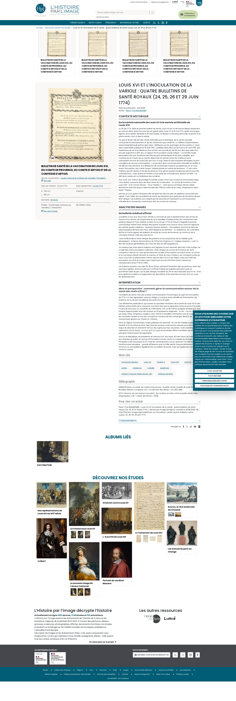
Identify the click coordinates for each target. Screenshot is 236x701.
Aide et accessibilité (166, 670)
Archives (54, 200)
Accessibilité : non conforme (118, 678)
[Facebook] (197, 655)
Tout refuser (214, 376)
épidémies (164, 368)
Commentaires (128, 420)
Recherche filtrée (129, 22)
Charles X (161, 362)
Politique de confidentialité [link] (214, 386)
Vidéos (146, 22)
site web (47, 181)
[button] (56, 53)
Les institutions (185, 670)
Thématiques (76, 22)
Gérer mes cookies (163, 674)
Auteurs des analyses (62, 670)
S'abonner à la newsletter (189, 14)
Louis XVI (147, 362)
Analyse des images (132, 207)
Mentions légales (51, 674)
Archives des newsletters (106, 674)
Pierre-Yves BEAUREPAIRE (136, 110)
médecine (137, 368)
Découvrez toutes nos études (58, 28)
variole (124, 368)
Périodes (110, 22)
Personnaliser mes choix (214, 381)
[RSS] (175, 655)
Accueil (39, 28)
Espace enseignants (160, 2)
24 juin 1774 (98, 186)
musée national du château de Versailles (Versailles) (83, 178)
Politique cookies (182, 674)
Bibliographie (127, 381)
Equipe (125, 670)
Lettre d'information (139, 2)
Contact (125, 674)
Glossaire (103, 670)
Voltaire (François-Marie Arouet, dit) (136, 374)
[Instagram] (190, 655)
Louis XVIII (175, 362)
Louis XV (187, 362)
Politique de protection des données (77, 674)
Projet (115, 670)
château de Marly (165, 374)
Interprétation (129, 282)
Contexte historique (133, 116)
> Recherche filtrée (102, 17)
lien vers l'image (51, 211)
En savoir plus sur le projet (101, 642)
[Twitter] (182, 654)
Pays (91, 670)
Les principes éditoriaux (143, 670)
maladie (150, 368)
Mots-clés (94, 22)
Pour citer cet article (131, 401)
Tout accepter (214, 371)
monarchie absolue (129, 362)
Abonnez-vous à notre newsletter (153, 655)
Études (45, 670)
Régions (80, 670)
